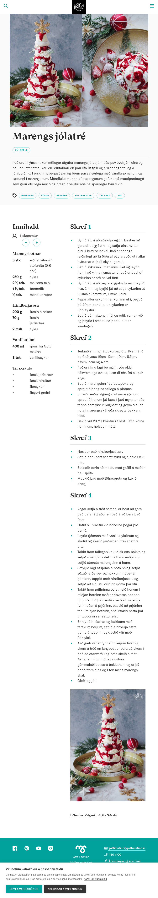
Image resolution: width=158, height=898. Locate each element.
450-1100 (114, 854)
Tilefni (104, 195)
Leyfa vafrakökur (24, 889)
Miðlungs (27, 195)
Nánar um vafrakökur (95, 878)
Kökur (45, 195)
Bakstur (61, 195)
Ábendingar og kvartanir (124, 861)
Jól (120, 195)
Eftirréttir (83, 195)
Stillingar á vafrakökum (65, 889)
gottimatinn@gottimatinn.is (126, 848)
